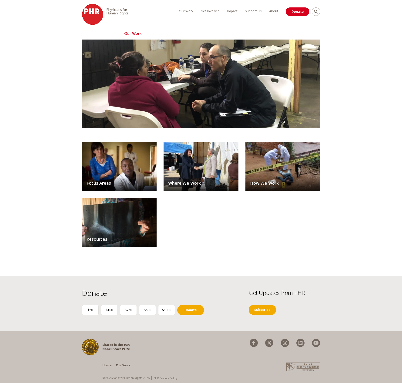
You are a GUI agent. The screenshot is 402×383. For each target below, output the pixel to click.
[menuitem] (254, 343)
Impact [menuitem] (232, 11)
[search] (316, 11)
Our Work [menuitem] (186, 11)
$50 (90, 310)
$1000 (166, 310)
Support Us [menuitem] (253, 11)
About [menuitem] (273, 11)
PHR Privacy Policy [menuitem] (165, 378)
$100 (109, 310)
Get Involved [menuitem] (210, 11)
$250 (128, 310)
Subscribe (262, 309)
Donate (297, 11)
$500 (147, 310)
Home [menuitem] (106, 365)
